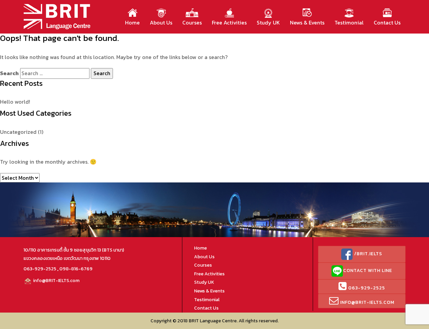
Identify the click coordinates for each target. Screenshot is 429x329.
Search (9, 73)
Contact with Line (367, 270)
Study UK (268, 22)
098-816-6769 (76, 268)
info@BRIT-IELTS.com (55, 280)
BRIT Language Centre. (213, 320)
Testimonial (349, 22)
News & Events (307, 22)
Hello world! (15, 102)
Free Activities (229, 22)
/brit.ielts (367, 253)
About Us (161, 22)
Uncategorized (18, 132)
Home (132, 22)
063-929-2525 (39, 268)
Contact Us (387, 22)
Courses (192, 22)
